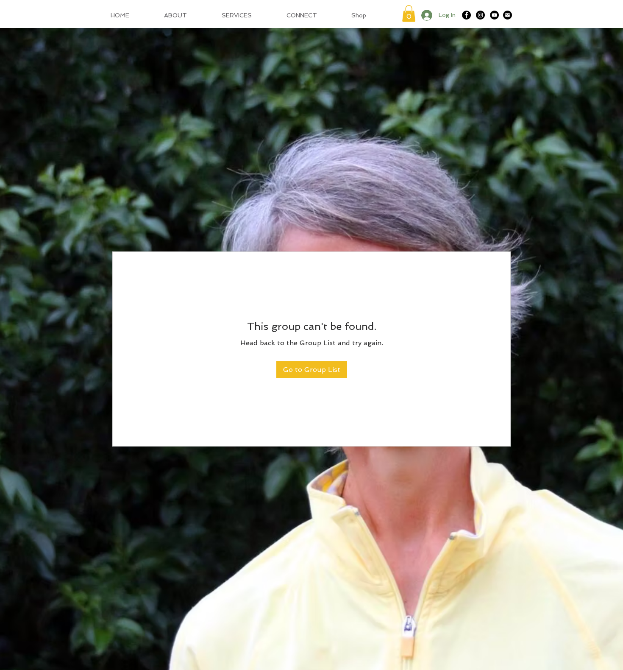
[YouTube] (494, 15)
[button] (409, 13)
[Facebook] (466, 15)
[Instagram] (480, 15)
